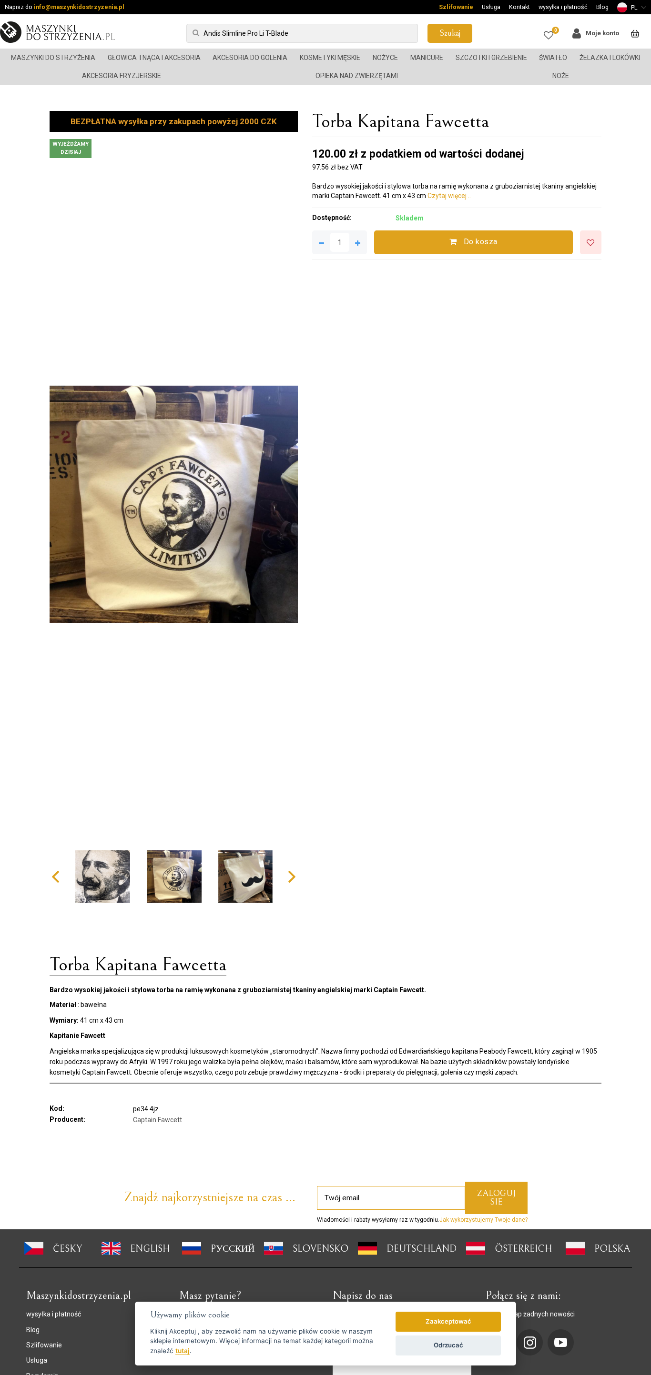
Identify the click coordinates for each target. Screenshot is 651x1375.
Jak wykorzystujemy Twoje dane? (483, 1219)
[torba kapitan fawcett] (174, 504)
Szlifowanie (456, 6)
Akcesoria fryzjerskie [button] (121, 76)
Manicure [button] (426, 57)
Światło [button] (553, 57)
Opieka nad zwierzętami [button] (356, 76)
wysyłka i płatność (563, 6)
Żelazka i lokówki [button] (610, 57)
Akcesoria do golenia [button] (250, 57)
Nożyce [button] (385, 57)
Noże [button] (560, 76)
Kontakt (519, 6)
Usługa (491, 6)
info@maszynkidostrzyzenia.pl (79, 6)
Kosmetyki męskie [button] (330, 57)
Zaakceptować (448, 1321)
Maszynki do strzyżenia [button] (53, 57)
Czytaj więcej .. (449, 195)
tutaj (182, 1351)
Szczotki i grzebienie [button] (491, 57)
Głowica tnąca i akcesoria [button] (154, 57)
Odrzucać (448, 1345)
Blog (602, 6)
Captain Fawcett (157, 1120)
